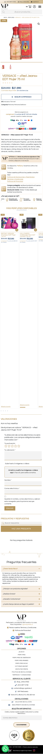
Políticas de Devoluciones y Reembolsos (21, 177)
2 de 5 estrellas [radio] (9, 446)
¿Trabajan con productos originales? (15, 589)
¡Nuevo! (21, 652)
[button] (40, 6)
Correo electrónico (12, 488)
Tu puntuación (9, 443)
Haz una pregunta (21, 529)
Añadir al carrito (6, 406)
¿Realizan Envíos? (9, 594)
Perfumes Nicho (21, 663)
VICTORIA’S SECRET (21, 666)
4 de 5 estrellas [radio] (15, 446)
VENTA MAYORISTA (21, 669)
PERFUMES (21, 655)
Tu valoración (9, 450)
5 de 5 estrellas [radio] (18, 446)
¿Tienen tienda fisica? (10, 569)
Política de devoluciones (21, 672)
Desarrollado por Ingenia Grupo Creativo (22, 750)
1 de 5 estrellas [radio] (5, 446)
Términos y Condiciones (15, 179)
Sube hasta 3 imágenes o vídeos (17, 463)
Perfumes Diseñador (20, 104)
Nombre (7, 480)
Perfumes (11, 17)
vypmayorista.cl (27, 624)
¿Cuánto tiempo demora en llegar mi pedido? (18, 604)
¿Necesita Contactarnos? (11, 599)
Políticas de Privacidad (15, 181)
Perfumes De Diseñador (22, 657)
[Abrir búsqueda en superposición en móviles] (21, 11)
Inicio (5, 17)
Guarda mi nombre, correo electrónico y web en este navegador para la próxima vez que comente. (22, 501)
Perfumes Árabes (21, 660)
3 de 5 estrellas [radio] (12, 446)
